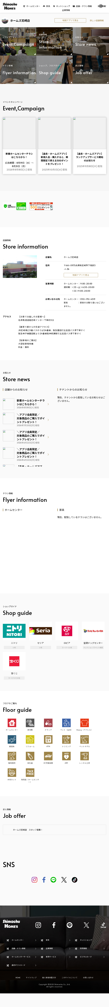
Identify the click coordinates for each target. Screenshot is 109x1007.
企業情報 (66, 10)
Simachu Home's (10, 6)
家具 (48, 6)
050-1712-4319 (87, 299)
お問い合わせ (88, 977)
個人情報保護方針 (49, 977)
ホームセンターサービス (21, 957)
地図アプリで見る (70, 20)
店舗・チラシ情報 (84, 6)
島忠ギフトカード (18, 965)
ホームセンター (33, 6)
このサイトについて (69, 977)
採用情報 (83, 948)
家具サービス (51, 957)
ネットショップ (63, 6)
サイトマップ (31, 977)
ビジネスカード (86, 957)
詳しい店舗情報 (97, 20)
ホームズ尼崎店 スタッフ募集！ (28, 829)
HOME (18, 977)
